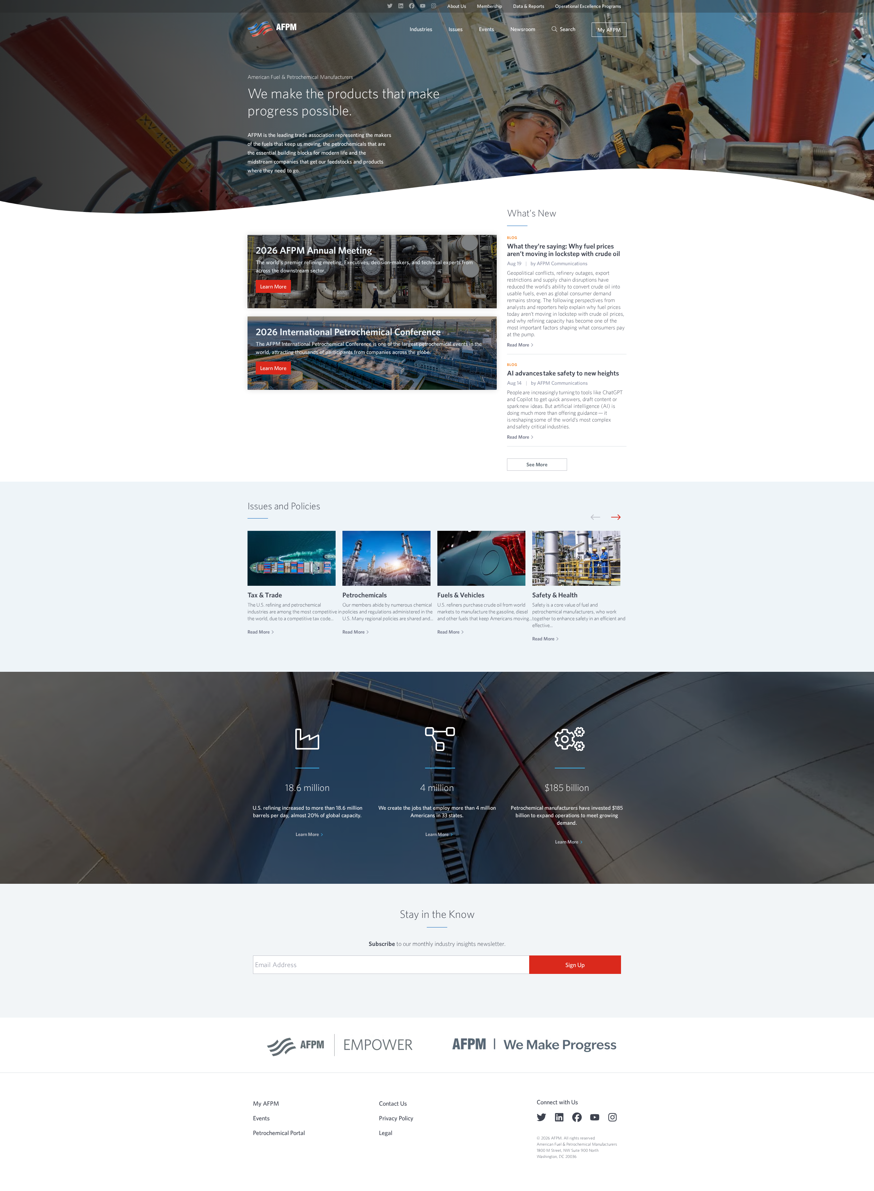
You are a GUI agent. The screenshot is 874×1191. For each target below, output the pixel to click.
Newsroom (522, 29)
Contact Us (393, 1103)
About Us (456, 6)
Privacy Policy (396, 1118)
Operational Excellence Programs (588, 6)
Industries (421, 29)
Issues (456, 29)
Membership (489, 6)
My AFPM (609, 30)
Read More (518, 345)
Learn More (273, 286)
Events (486, 29)
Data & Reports (528, 6)
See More (537, 464)
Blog (512, 237)
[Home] (272, 29)
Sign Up (575, 964)
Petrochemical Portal (279, 1132)
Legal (385, 1132)
